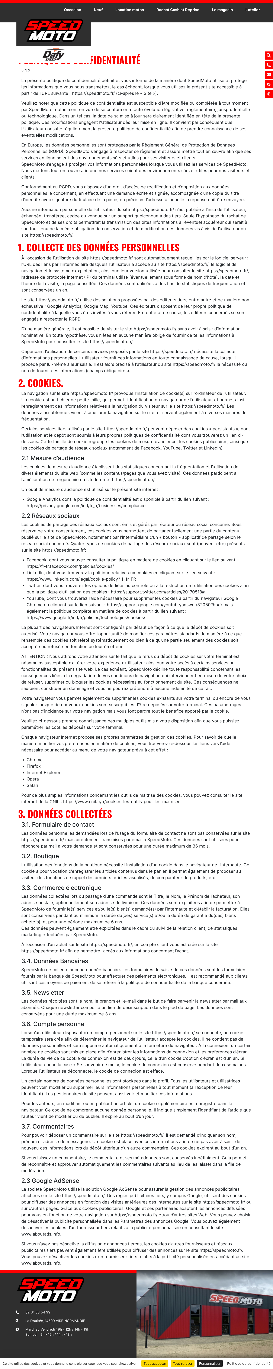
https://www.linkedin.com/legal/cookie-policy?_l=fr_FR (81, 579)
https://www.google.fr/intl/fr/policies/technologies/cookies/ (86, 617)
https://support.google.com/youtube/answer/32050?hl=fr (164, 604)
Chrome (35, 759)
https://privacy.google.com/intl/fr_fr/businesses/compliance (86, 505)
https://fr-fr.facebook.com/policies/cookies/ (70, 566)
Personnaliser (210, 1363)
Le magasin (222, 9)
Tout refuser (182, 1363)
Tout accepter (155, 1363)
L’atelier (252, 9)
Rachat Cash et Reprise (178, 9)
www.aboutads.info (40, 1234)
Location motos (129, 9)
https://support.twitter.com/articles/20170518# (158, 591)
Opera (33, 779)
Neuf (98, 9)
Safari (32, 785)
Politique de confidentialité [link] (248, 1363)
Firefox (34, 766)
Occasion (72, 9)
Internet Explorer (43, 772)
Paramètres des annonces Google (155, 1221)
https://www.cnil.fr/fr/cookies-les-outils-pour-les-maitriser (121, 801)
